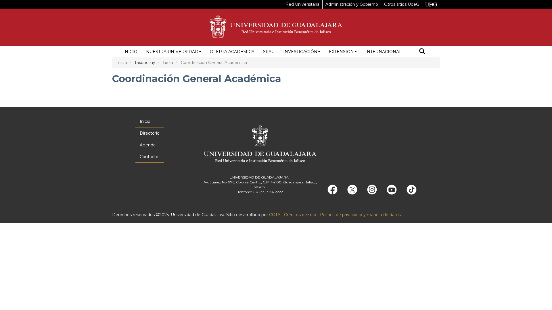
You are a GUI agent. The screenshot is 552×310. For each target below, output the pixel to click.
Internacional (383, 51)
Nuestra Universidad (172, 51)
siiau (269, 51)
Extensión (341, 51)
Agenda (148, 145)
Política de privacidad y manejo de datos (360, 214)
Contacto (149, 156)
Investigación (300, 51)
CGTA (274, 214)
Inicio (130, 51)
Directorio (150, 133)
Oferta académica (232, 51)
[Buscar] (422, 51)
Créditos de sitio (300, 214)
